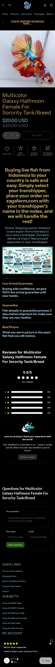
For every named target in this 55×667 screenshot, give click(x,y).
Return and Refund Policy (14, 581)
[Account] (45, 5)
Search (5, 591)
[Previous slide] (3, 22)
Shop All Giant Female (12, 628)
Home (5, 14)
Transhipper (39, 14)
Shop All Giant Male (11, 623)
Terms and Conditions (12, 571)
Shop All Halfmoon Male (13, 613)
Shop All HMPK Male (12, 603)
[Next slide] (52, 22)
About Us (14, 14)
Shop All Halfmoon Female (14, 618)
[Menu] (3, 5)
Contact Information (11, 586)
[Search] (9, 5)
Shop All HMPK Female (13, 608)
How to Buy (26, 14)
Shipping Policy (9, 576)
